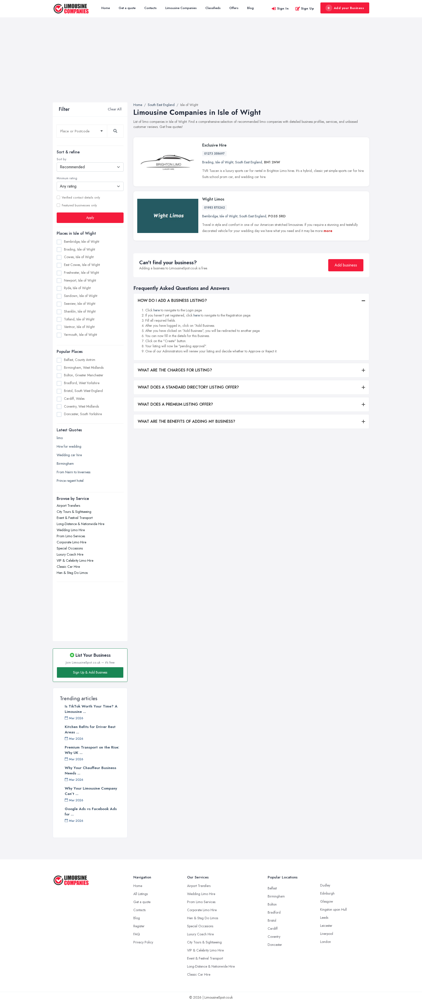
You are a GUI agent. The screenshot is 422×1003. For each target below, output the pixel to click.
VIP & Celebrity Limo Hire (75, 560)
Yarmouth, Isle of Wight (80, 334)
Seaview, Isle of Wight (79, 303)
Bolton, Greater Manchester (83, 375)
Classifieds (213, 8)
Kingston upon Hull (333, 909)
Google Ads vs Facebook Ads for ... (91, 811)
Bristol (272, 920)
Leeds (324, 917)
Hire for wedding (69, 446)
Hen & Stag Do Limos (72, 572)
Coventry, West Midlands (81, 406)
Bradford (274, 912)
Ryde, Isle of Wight (77, 287)
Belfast (272, 888)
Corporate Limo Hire (71, 542)
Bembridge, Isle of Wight (81, 241)
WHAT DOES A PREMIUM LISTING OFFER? (175, 404)
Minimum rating (67, 178)
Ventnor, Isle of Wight (79, 326)
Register (139, 926)
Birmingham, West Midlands (84, 367)
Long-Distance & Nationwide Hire (80, 523)
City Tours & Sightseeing (74, 511)
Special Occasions (70, 548)
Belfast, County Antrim (79, 359)
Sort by (61, 159)
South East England (248, 162)
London (325, 941)
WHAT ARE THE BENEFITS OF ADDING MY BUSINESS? (186, 421)
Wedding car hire (69, 455)
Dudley (325, 885)
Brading (207, 162)
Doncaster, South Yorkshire (83, 414)
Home (105, 8)
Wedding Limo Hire (71, 530)
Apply (90, 217)
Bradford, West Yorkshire (81, 382)
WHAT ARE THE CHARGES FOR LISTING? (175, 370)
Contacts (150, 8)
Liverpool (326, 933)
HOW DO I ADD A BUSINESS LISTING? (172, 300)
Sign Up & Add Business (90, 672)
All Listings (140, 893)
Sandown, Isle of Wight (80, 295)
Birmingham (65, 463)
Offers (233, 8)
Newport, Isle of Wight (80, 280)
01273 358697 (214, 153)
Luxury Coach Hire (70, 554)
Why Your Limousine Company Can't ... (91, 791)
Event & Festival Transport (75, 517)
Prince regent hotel (70, 480)
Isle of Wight (224, 162)
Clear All (115, 109)
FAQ (136, 934)
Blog (250, 8)
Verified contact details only (81, 197)
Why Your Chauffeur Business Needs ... (90, 770)
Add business (346, 265)
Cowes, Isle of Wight (79, 256)
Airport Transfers (68, 505)
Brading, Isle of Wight (79, 249)
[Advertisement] (211, 66)
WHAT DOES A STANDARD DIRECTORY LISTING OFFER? (188, 387)
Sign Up (307, 8)
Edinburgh (327, 893)
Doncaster (275, 944)
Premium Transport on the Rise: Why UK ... (92, 750)
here (156, 310)
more (328, 230)
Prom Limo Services (71, 536)
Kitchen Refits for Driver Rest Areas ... (90, 729)
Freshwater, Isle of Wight (81, 272)
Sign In (283, 8)
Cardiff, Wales (74, 398)
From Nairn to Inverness (73, 472)
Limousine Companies (181, 8)
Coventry (274, 936)
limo (60, 437)
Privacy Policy (143, 942)
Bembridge (210, 216)
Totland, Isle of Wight (79, 319)
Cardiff (273, 928)
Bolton (272, 904)
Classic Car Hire (68, 566)
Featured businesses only (79, 205)
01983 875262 (214, 207)
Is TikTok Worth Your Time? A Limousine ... (91, 709)
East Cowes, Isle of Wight (82, 264)
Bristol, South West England (83, 390)
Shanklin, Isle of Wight (79, 311)
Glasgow (326, 901)
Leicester (326, 925)
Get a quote (127, 8)
